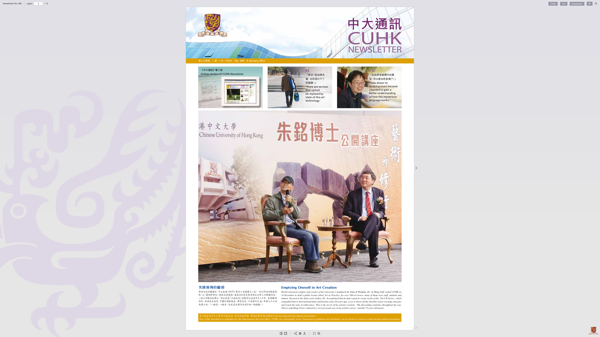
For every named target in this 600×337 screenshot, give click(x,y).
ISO (563, 3)
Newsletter (577, 3)
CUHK (553, 3)
